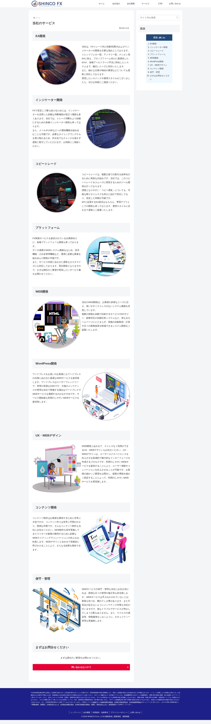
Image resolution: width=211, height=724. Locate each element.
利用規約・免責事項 (100, 712)
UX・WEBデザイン (158, 65)
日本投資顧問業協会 (135, 702)
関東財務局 (35, 704)
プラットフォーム (158, 54)
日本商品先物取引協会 (67, 704)
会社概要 (86, 712)
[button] (177, 17)
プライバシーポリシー (119, 712)
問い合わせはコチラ (81, 667)
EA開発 (153, 44)
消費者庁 (43, 704)
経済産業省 (112, 704)
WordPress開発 (157, 61)
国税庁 (93, 704)
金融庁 (95, 702)
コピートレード (157, 51)
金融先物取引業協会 (107, 702)
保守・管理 (155, 72)
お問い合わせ (135, 712)
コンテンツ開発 (157, 68)
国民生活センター (102, 704)
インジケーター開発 (159, 47)
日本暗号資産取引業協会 (82, 704)
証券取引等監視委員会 (121, 702)
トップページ (75, 712)
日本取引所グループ (53, 704)
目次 (155, 37)
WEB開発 (154, 58)
